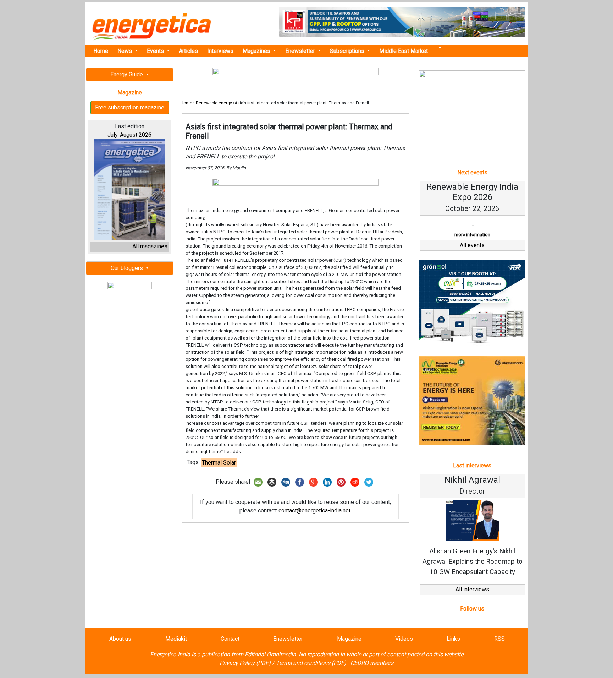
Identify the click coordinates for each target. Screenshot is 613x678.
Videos (404, 638)
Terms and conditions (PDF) (311, 663)
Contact (230, 638)
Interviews (220, 51)
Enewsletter (300, 51)
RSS (499, 638)
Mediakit (176, 638)
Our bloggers (127, 268)
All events (472, 245)
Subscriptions (348, 51)
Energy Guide (127, 74)
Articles (188, 51)
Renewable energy (214, 103)
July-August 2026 (129, 134)
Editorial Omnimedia (270, 654)
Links (453, 638)
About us (120, 638)
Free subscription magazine (129, 107)
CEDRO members (371, 663)
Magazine (349, 638)
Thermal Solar (219, 462)
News (125, 51)
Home (100, 51)
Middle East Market (403, 51)
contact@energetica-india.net (314, 510)
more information (472, 234)
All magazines (149, 246)
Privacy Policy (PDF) (245, 663)
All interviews (472, 589)
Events (156, 51)
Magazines (257, 51)
